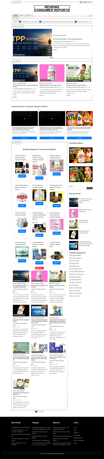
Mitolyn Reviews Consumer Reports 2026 (76, 21)
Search (71, 186)
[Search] (90, 16)
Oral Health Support (74, 285)
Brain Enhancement (54, 317)
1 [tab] (51, 57)
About (22, 15)
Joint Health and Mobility (37, 355)
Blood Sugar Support (74, 260)
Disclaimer (76, 432)
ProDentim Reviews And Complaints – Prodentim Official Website (21, 358)
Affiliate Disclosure (78, 438)
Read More (55, 49)
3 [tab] (53, 57)
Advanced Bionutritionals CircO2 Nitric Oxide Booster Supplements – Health (21, 21)
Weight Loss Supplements (46, 83)
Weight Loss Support (71, 83)
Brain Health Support (74, 266)
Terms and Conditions (79, 440)
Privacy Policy (77, 435)
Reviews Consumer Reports (56, 453)
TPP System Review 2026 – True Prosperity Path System (52, 21)
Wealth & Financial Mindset (60, 35)
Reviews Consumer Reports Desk (62, 41)
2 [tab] (52, 57)
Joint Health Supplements (75, 279)
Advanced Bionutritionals (37, 317)
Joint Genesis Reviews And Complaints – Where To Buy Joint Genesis (39, 358)
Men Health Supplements (75, 282)
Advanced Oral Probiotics (19, 355)
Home (15, 15)
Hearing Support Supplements (76, 274)
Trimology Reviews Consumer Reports (76, 85)
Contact (29, 15)
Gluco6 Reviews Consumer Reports (40, 440)
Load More (39, 268)
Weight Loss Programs (18, 390)
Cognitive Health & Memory (56, 355)
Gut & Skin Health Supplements (76, 271)
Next (42, 412)
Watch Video (24, 137)
